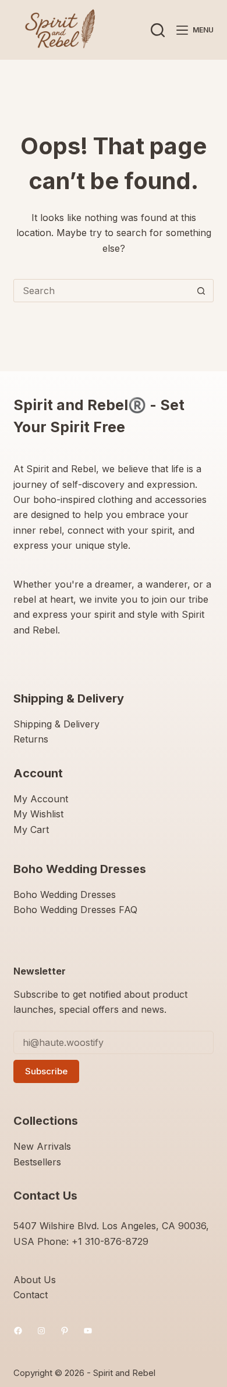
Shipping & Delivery (56, 724)
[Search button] (201, 290)
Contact (30, 1295)
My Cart (31, 829)
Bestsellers (37, 1162)
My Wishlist (38, 814)
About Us (34, 1279)
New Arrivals (42, 1146)
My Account (40, 799)
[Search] (158, 30)
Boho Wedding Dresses (64, 894)
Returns (30, 739)
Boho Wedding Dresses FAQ (75, 909)
